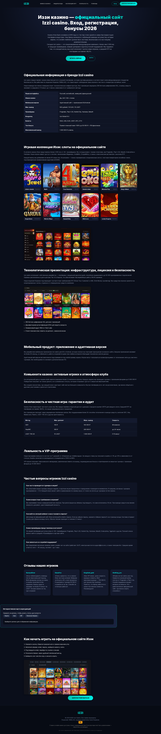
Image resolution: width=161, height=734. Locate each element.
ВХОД (115, 3)
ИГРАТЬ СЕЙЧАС (76, 58)
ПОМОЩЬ (94, 3)
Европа (7, 615)
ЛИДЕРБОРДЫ (58, 3)
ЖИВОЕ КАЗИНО (45, 3)
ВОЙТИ (91, 57)
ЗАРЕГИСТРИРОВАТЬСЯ (128, 3)
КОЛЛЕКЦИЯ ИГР (71, 3)
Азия (14, 615)
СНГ (21, 615)
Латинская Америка (32, 615)
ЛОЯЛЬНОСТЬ (83, 3)
